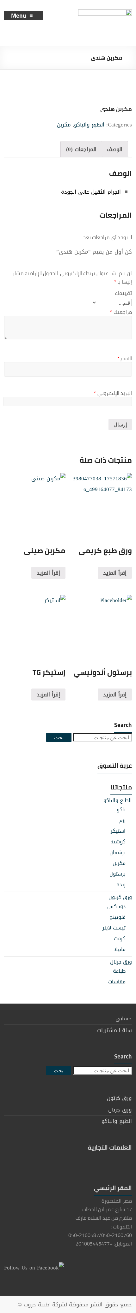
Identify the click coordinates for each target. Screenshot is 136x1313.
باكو (121, 809)
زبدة (121, 884)
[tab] (114, 149)
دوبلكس (116, 906)
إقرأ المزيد (115, 573)
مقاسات (117, 982)
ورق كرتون (120, 897)
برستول (117, 874)
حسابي (123, 1018)
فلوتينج (118, 917)
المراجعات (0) (81, 149)
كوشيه (118, 842)
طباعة (119, 971)
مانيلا (120, 949)
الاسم (124, 358)
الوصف (114, 149)
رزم (122, 820)
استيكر (118, 831)
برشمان (117, 852)
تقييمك (123, 293)
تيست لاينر (114, 928)
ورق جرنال (121, 962)
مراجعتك (121, 312)
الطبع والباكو (89, 125)
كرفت (120, 938)
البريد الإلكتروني (113, 393)
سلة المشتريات (114, 1030)
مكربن (64, 125)
